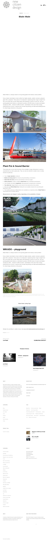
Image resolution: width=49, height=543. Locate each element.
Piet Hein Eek (36, 415)
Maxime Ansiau (5, 473)
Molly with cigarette (6, 477)
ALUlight (4, 480)
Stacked (4, 504)
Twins (4, 458)
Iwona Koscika (5, 466)
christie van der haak (34, 408)
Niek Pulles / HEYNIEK (6, 482)
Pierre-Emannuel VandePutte (8, 455)
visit (27, 417)
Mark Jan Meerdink (6, 468)
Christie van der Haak (6, 497)
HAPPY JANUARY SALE (30, 387)
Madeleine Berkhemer (39, 413)
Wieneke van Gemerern (7, 495)
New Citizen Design (29, 415)
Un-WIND (4, 464)
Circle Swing (5, 471)
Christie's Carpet (5, 451)
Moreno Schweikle (6, 506)
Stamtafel (4, 453)
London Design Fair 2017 (30, 413)
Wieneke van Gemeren (33, 417)
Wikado (4, 469)
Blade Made (5, 491)
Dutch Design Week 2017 (38, 368)
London (43, 411)
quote (4, 417)
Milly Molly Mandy (6, 484)
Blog (3, 408)
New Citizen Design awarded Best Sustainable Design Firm (36, 384)
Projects (21, 13)
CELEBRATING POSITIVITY (30, 390)
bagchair (4, 486)
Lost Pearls (5, 364)
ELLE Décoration (38, 411)
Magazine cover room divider (8, 457)
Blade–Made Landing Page (24, 303)
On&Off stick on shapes (7, 488)
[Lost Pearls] (9, 357)
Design (40, 408)
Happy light (5, 479)
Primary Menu (41, 5)
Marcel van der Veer (6, 462)
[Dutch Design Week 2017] (39, 359)
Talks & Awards (5, 419)
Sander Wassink (42, 415)
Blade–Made (28, 392)
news (4, 413)
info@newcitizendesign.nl (32, 458)
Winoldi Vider (5, 475)
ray (3, 493)
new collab (5, 411)
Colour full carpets (6, 431)
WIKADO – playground (23, 355)
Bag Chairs (28, 408)
